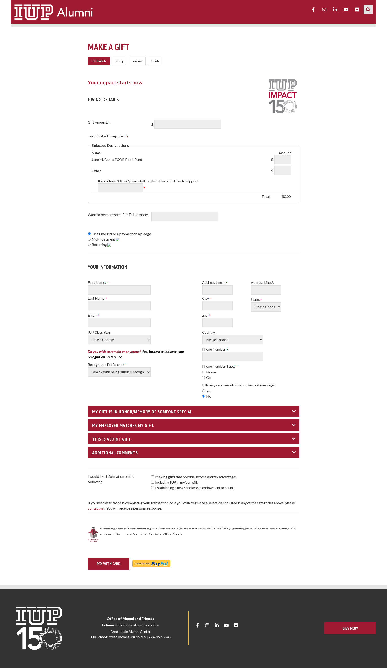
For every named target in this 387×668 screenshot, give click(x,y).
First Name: (97, 282)
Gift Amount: (98, 122)
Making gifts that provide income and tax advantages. (196, 477)
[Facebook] (313, 9)
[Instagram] (324, 9)
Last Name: (97, 298)
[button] (368, 9)
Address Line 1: (214, 282)
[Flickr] (357, 9)
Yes (209, 391)
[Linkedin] (335, 9)
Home (211, 372)
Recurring (100, 244)
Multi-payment (104, 239)
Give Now (350, 628)
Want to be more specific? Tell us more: (118, 214)
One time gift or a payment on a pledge (121, 234)
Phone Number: (214, 349)
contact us (96, 508)
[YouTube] (346, 9)
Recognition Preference (106, 364)
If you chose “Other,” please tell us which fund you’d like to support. (148, 181)
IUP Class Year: (99, 332)
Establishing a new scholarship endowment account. (194, 487)
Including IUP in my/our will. (176, 482)
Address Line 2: (262, 282)
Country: (209, 332)
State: (255, 299)
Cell (209, 377)
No (208, 396)
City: (206, 298)
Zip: (205, 315)
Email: (93, 315)
